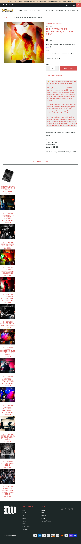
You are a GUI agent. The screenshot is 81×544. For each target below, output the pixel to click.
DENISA (54, 1)
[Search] (77, 10)
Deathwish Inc (12, 535)
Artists (32, 10)
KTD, (22, 1)
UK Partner (71, 10)
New (20, 10)
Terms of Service (46, 521)
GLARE (69, 1)
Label (25, 10)
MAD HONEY (31, 1)
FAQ (42, 513)
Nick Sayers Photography (54, 23)
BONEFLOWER (61, 1)
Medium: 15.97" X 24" (68, 54)
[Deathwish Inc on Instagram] (12, 5)
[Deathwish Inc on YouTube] (9, 5)
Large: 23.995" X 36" (53, 59)
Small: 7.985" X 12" (53, 54)
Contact (43, 515)
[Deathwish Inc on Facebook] (6, 5)
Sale (52, 10)
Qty (47, 64)
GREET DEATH (47, 1)
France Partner (60, 10)
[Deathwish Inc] (7, 10)
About (43, 510)
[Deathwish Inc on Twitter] (3, 5)
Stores (46, 10)
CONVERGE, (39, 1)
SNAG (26, 1)
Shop (39, 10)
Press (43, 518)
